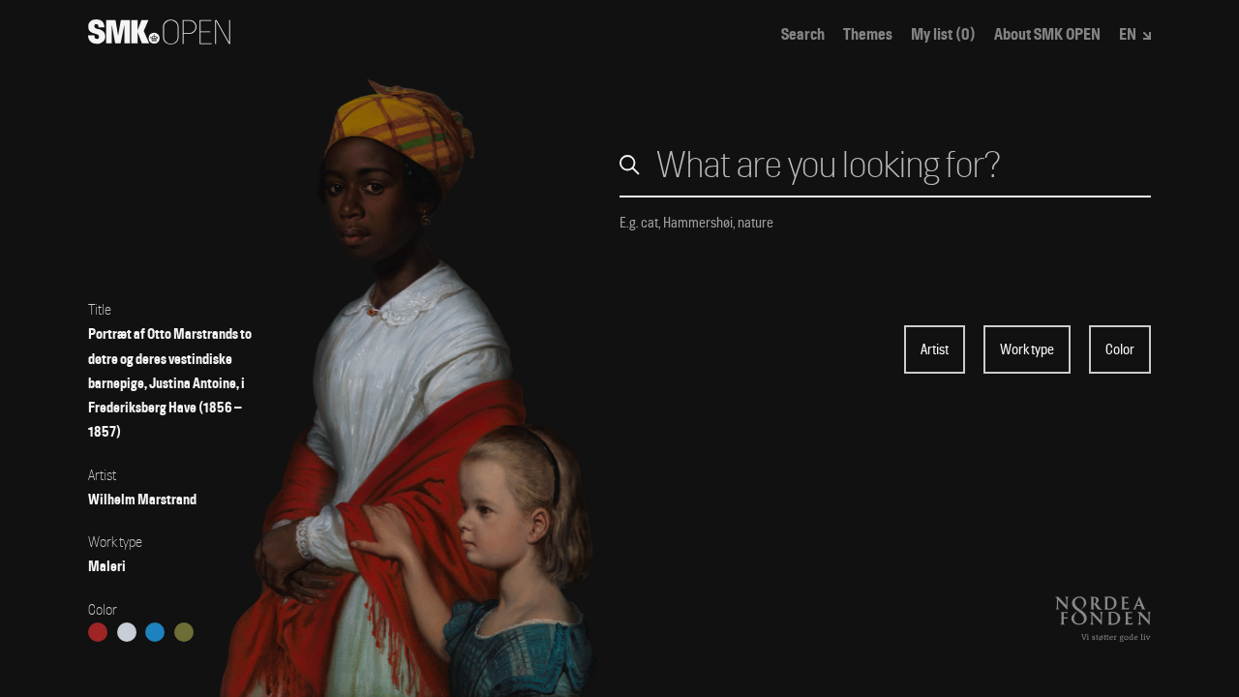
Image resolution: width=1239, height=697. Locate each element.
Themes (867, 35)
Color (1119, 349)
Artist (935, 349)
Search (803, 35)
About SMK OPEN (1047, 35)
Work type (1027, 349)
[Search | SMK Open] (159, 38)
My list (943, 35)
